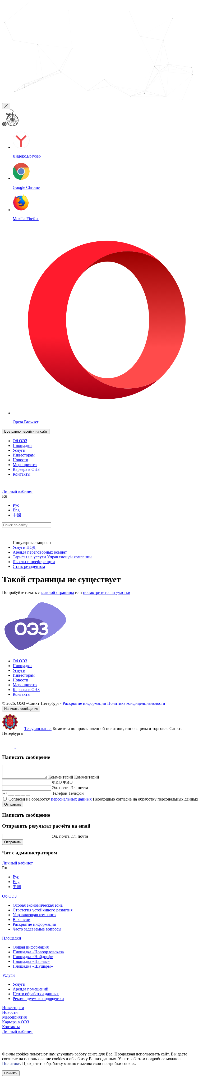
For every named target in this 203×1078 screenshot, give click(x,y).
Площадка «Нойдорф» (33, 956)
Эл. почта (61, 787)
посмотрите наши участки (106, 592)
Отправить (12, 804)
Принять (10, 1073)
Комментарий (60, 777)
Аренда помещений (30, 989)
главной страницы (57, 592)
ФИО (57, 782)
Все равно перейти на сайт (25, 431)
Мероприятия (25, 464)
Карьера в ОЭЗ (26, 469)
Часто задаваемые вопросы (37, 929)
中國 (17, 515)
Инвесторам (24, 455)
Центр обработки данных (36, 994)
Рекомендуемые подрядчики (38, 998)
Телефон (59, 793)
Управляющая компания (34, 914)
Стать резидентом (29, 566)
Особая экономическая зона (38, 905)
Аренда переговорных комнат (40, 552)
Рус (16, 505)
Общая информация (31, 947)
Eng (16, 510)
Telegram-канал (38, 728)
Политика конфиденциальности (136, 703)
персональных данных (71, 799)
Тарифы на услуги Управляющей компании (52, 557)
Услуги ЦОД (24, 547)
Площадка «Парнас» (31, 961)
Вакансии (21, 919)
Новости (20, 460)
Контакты (21, 474)
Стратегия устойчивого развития (42, 910)
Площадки (22, 445)
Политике (11, 1063)
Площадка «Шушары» (33, 966)
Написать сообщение (21, 709)
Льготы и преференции (34, 561)
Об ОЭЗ (20, 440)
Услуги (19, 450)
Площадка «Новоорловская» (38, 952)
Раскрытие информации (84, 703)
